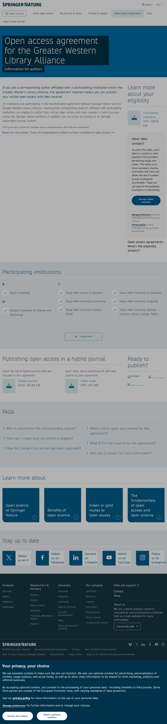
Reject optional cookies (52, 716)
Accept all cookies (17, 716)
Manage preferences (14, 705)
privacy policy (21, 698)
